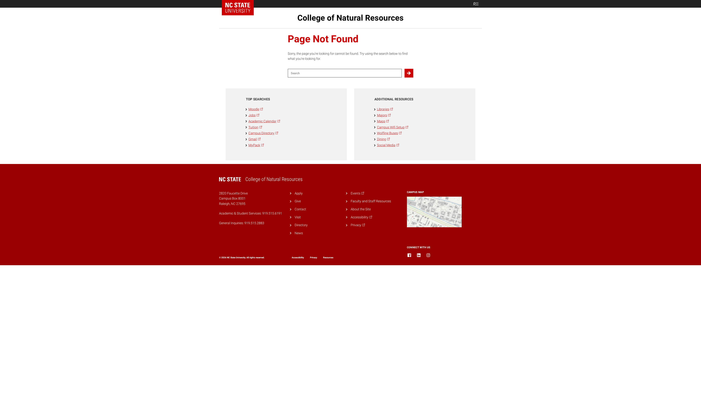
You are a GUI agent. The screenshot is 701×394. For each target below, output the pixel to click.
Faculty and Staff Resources (371, 201)
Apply (299, 193)
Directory (301, 225)
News (299, 233)
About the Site (361, 209)
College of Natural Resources (350, 18)
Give (298, 201)
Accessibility (298, 257)
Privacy (313, 257)
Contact (300, 209)
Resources (328, 257)
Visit (298, 217)
